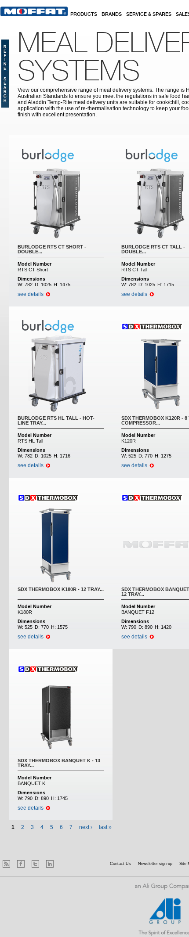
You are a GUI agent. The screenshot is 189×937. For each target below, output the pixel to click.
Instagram (64, 864)
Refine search (5, 74)
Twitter (35, 864)
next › (85, 827)
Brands (112, 14)
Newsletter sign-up (155, 863)
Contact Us (120, 863)
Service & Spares (148, 14)
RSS (6, 864)
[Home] (34, 11)
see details (31, 294)
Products (83, 14)
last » (105, 827)
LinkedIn (50, 864)
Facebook (21, 864)
